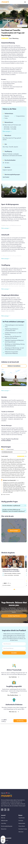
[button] (14, 505)
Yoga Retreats (21, 817)
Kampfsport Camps (22, 829)
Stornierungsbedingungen (6, 826)
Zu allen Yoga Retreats (14, 616)
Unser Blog (3, 823)
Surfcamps (20, 820)
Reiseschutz (3, 829)
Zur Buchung (20, 720)
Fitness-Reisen (21, 826)
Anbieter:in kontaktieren (14, 366)
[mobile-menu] (25, 2)
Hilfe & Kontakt (4, 820)
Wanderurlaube (21, 823)
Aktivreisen (20, 831)
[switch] (3, 841)
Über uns (3, 817)
